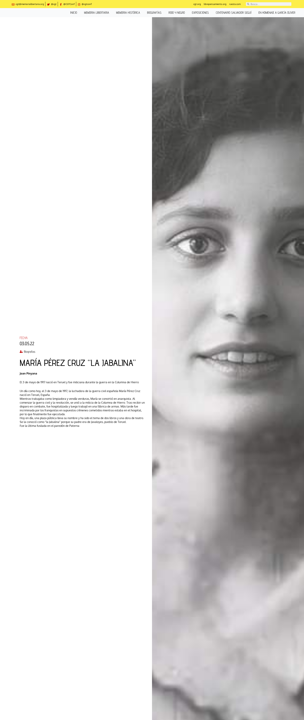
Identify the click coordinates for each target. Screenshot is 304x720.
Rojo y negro (177, 12)
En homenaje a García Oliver (276, 12)
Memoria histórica (128, 12)
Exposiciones (200, 12)
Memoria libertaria (96, 12)
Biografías (154, 12)
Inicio (73, 12)
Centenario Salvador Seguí (233, 12)
